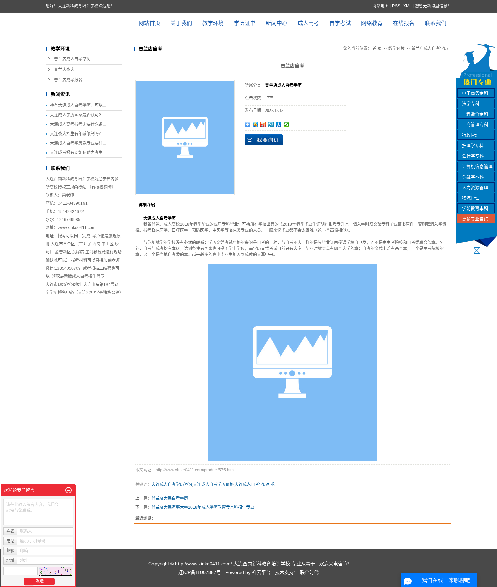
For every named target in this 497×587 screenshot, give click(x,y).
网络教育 (372, 23)
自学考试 (340, 23)
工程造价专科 (475, 114)
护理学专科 (473, 145)
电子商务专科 (475, 93)
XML (407, 6)
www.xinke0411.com (76, 227)
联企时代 (309, 572)
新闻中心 (276, 23)
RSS (396, 6)
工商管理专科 (475, 124)
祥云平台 (261, 572)
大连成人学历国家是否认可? (75, 115)
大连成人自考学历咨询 (171, 484)
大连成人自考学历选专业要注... (78, 143)
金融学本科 (473, 176)
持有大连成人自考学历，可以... (78, 105)
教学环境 (213, 23)
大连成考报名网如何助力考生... (78, 152)
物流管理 (470, 197)
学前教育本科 (475, 208)
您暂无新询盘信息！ (433, 6)
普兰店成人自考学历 (72, 59)
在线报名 (404, 23)
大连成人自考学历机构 (255, 484)
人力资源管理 (475, 187)
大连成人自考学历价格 (213, 484)
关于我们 (181, 23)
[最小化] (68, 490)
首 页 (377, 48)
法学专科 (470, 103)
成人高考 (308, 23)
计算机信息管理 (477, 166)
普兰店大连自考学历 (169, 498)
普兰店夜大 (64, 69)
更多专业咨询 (475, 218)
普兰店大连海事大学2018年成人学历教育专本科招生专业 (202, 507)
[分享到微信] (286, 124)
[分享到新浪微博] (263, 124)
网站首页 (149, 23)
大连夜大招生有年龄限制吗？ (76, 133)
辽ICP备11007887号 (199, 572)
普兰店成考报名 (68, 80)
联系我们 (435, 23)
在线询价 (264, 139)
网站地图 (381, 6)
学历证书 (245, 23)
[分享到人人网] (279, 124)
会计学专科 (473, 155)
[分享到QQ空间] (255, 124)
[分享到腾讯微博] (271, 124)
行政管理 (470, 135)
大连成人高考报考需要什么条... (78, 124)
